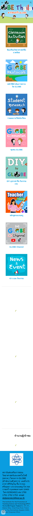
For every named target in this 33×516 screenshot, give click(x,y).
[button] (2, 2)
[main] (16, 51)
